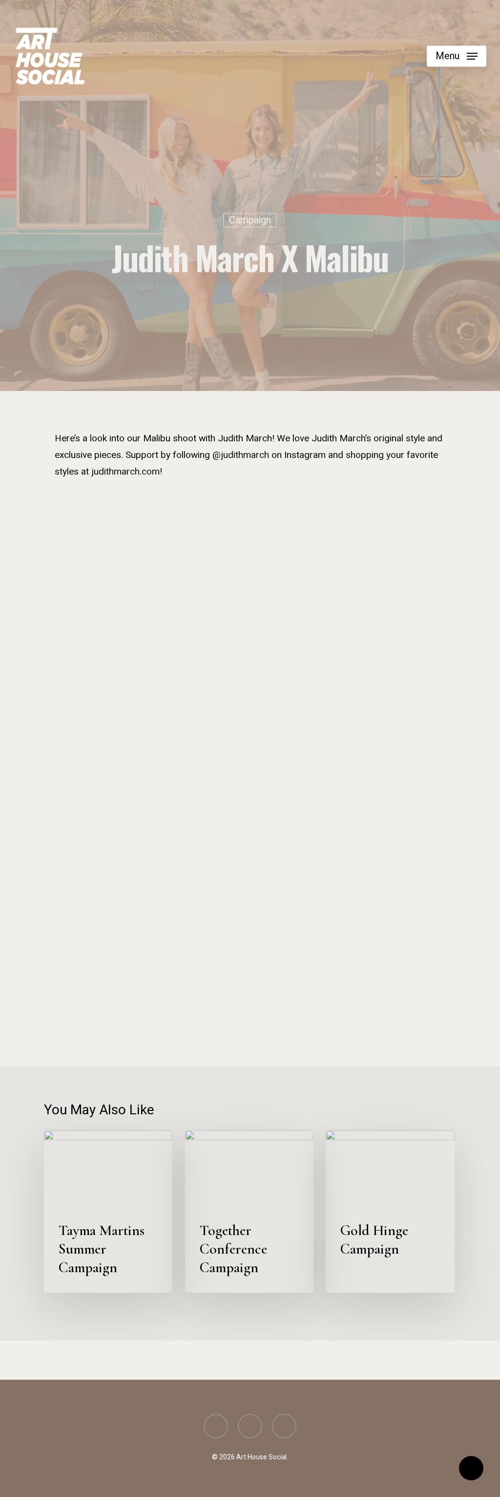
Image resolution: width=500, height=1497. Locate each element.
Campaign (250, 220)
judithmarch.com (125, 471)
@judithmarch (240, 455)
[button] (456, 56)
